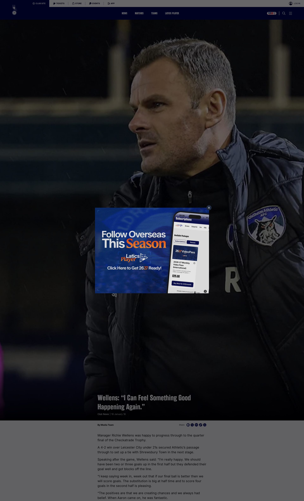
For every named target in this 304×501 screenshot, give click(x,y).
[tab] (209, 207)
